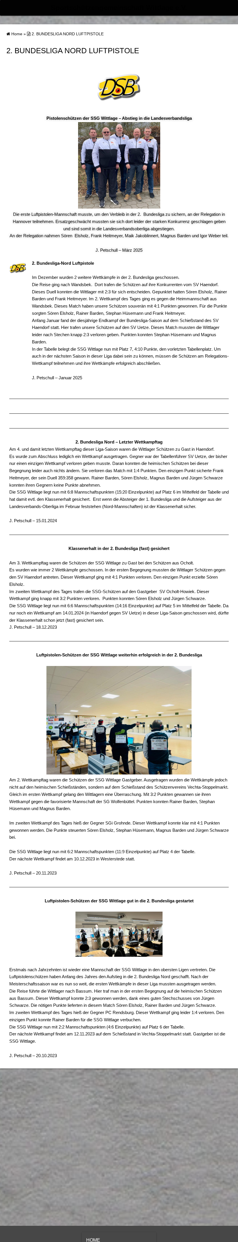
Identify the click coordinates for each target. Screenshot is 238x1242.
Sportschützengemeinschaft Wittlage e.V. (119, 8)
